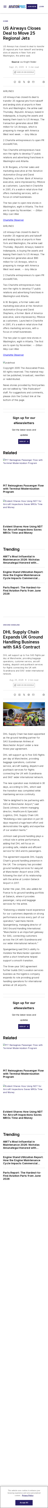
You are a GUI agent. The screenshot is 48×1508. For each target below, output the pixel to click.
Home (5, 21)
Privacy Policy (27, 1496)
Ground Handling (11, 625)
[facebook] (15, 82)
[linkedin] (19, 82)
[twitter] (24, 82)
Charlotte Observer (13, 220)
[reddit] (28, 82)
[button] (5, 7)
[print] (43, 82)
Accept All (24, 1503)
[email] (33, 82)
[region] (24, 1497)
